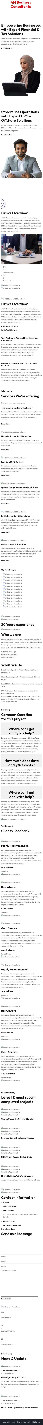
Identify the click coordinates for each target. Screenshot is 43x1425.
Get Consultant (7, 48)
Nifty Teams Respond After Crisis (16, 1157)
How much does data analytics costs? (21, 762)
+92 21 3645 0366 (9, 1206)
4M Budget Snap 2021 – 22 (13, 1377)
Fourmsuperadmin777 (11, 1371)
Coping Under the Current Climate (17, 1119)
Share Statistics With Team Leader (17, 1176)
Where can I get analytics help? (21, 731)
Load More (36, 1180)
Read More (5, 424)
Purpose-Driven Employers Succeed (17, 1138)
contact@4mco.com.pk (12, 1225)
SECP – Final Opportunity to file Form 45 (19, 1407)
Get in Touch (6, 1299)
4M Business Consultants (21, 4)
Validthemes (36, 1422)
